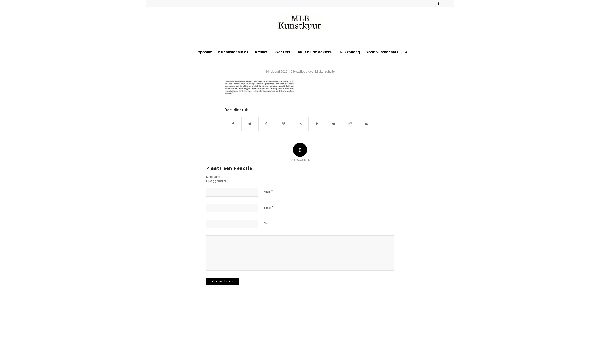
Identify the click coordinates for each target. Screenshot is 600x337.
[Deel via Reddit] (350, 124)
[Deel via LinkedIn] (300, 124)
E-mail (268, 207)
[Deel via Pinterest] (283, 124)
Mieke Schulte (325, 71)
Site (266, 223)
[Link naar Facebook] (438, 3)
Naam (268, 191)
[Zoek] (404, 52)
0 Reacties (298, 71)
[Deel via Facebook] (233, 124)
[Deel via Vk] (333, 124)
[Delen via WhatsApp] (267, 124)
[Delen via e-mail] (367, 124)
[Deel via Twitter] (250, 124)
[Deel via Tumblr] (317, 124)
